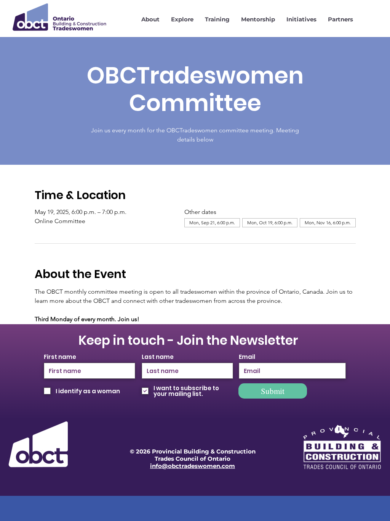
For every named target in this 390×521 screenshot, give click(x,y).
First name (60, 357)
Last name (158, 357)
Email (247, 357)
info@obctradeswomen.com (192, 466)
